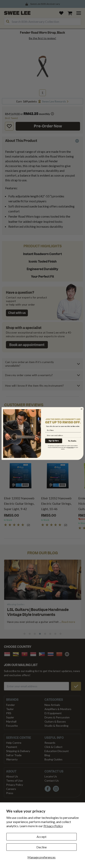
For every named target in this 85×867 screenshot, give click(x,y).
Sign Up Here (54, 441)
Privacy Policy (53, 826)
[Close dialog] (81, 409)
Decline (41, 847)
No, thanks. (72, 441)
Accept (41, 836)
